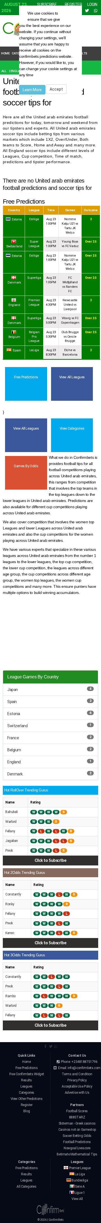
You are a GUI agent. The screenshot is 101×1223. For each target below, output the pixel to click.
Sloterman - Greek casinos (77, 1123)
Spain (12, 701)
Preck (9, 851)
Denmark (15, 774)
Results (26, 1080)
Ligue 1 (79, 1193)
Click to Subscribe (50, 860)
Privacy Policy (76, 1080)
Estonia (13, 713)
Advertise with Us (77, 1093)
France (13, 738)
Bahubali (11, 812)
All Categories (26, 1187)
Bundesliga (79, 1180)
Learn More (32, 89)
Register (27, 1105)
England (14, 762)
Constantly (13, 894)
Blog (26, 1111)
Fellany (10, 831)
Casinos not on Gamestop (77, 1130)
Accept (56, 89)
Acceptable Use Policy (77, 1086)
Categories (26, 1093)
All (3, 71)
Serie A (79, 1187)
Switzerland (17, 726)
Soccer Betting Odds (77, 1136)
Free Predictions (26, 1068)
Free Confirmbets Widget (26, 1074)
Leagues (26, 1086)
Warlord (11, 822)
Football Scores (77, 1111)
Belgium (14, 750)
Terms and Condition (77, 1074)
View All (77, 1199)
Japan (12, 689)
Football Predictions (77, 1142)
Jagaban (11, 841)
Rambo (10, 996)
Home (5, 53)
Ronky (9, 904)
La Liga (79, 1174)
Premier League (79, 1168)
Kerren (9, 933)
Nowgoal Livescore (77, 1148)
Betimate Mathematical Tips (77, 1154)
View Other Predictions (27, 1099)
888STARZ (77, 1117)
